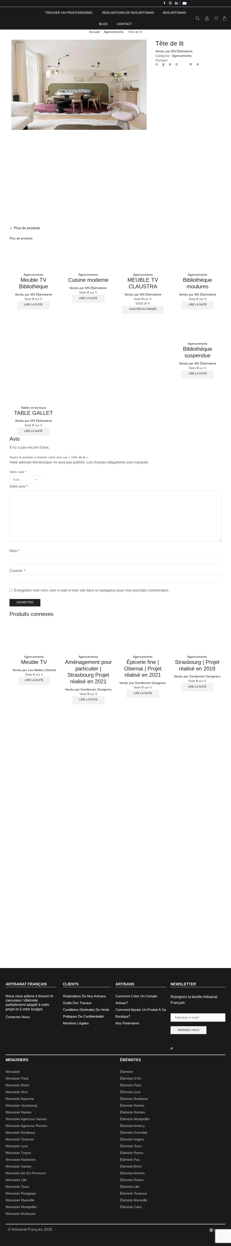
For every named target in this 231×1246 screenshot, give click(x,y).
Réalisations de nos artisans (128, 12)
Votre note (17, 472)
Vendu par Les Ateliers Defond (34, 670)
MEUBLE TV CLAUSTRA (142, 283)
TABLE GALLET (33, 413)
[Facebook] (164, 3)
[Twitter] (157, 64)
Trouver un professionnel (69, 12)
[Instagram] (170, 3)
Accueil (94, 32)
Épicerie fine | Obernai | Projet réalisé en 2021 (143, 668)
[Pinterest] (176, 64)
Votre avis (18, 486)
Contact (124, 24)
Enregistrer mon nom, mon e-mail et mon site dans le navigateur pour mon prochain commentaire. (91, 590)
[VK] (170, 64)
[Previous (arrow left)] (0, 966)
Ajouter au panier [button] (143, 309)
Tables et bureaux (33, 407)
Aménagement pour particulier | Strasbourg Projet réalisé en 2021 (88, 671)
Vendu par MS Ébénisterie (174, 51)
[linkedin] (190, 64)
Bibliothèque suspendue (197, 352)
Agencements (113, 32)
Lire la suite (33, 304)
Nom (14, 551)
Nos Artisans (174, 12)
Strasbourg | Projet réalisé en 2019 (197, 665)
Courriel (17, 571)
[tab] (27, 228)
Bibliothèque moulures (197, 283)
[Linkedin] (176, 3)
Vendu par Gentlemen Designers (88, 689)
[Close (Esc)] (0, 962)
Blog (103, 24)
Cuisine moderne (88, 280)
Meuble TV (34, 662)
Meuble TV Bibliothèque (33, 283)
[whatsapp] (196, 64)
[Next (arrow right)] (2, 966)
